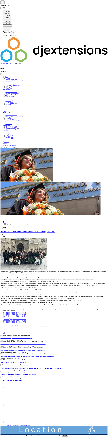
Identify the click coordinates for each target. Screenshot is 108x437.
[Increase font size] (13, 32)
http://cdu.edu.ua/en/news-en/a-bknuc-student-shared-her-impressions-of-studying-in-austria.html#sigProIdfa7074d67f (23, 326)
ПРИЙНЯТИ (65, 435)
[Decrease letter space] (13, 35)
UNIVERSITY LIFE (7, 81)
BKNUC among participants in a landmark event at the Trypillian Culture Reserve (18, 374)
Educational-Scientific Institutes (12, 90)
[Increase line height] (13, 34)
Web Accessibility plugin (5, 63)
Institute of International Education (12, 93)
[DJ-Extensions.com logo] (54, 62)
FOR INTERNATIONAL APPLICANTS (8, 145)
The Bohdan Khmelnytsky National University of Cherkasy (18, 425)
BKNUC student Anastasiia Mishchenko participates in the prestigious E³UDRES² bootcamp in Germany (22, 350)
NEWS (4, 76)
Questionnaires (8, 101)
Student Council (9, 88)
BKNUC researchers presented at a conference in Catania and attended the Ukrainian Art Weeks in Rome (23, 344)
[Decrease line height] (11, 34)
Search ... (2, 147)
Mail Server (8, 97)
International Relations (10, 86)
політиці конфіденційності (56, 435)
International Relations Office (11, 94)
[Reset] (1, 8)
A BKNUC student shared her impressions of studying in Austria (27, 231)
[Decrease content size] (13, 31)
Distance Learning (9, 99)
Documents (8, 78)
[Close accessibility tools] (4, 8)
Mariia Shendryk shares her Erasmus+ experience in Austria (13, 362)
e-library (7, 98)
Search (14, 147)
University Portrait (9, 83)
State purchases (9, 104)
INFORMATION (6, 77)
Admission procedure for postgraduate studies (15, 80)
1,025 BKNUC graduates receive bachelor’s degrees (11, 380)
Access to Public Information (11, 103)
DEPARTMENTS (6, 89)
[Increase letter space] (15, 35)
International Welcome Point (11, 79)
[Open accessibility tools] (2, 2)
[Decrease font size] (11, 32)
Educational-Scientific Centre (11, 92)
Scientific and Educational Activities (13, 85)
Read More (23, 340)
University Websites (9, 102)
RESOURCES (6, 95)
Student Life (8, 87)
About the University (10, 84)
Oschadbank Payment (10, 96)
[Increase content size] (15, 31)
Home (4, 222)
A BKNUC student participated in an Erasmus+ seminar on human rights (16, 338)
